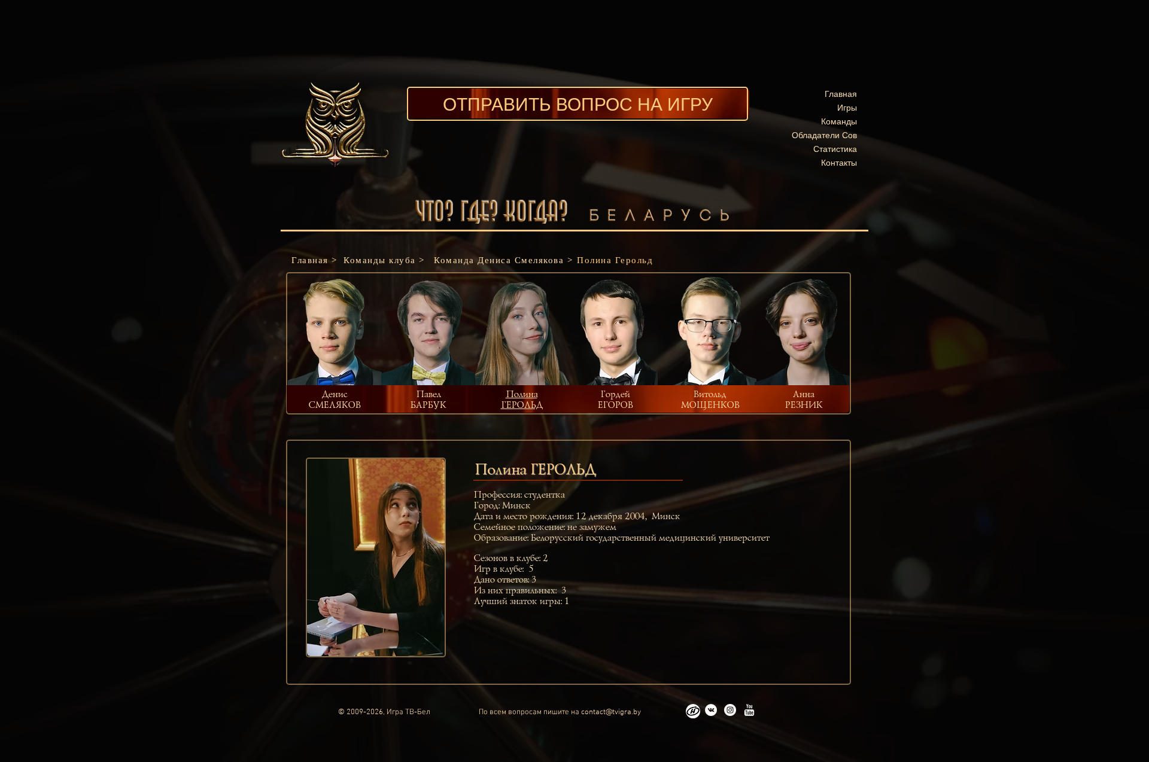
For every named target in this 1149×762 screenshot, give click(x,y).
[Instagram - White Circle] (730, 710)
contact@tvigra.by (611, 712)
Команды (839, 121)
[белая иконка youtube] (749, 710)
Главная (841, 94)
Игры (847, 107)
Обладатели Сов (824, 135)
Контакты (839, 162)
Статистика (835, 149)
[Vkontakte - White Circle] (711, 710)
